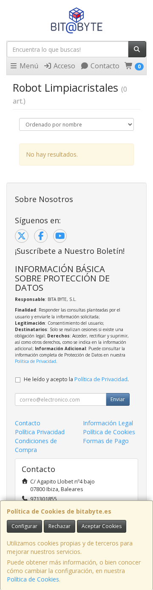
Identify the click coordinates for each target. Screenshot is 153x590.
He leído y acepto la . (76, 379)
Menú (28, 65)
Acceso (63, 65)
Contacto (104, 65)
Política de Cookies (33, 579)
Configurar (24, 526)
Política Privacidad (40, 432)
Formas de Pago (106, 441)
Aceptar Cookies (102, 526)
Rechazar (59, 526)
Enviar (117, 399)
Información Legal (108, 423)
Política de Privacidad (35, 361)
